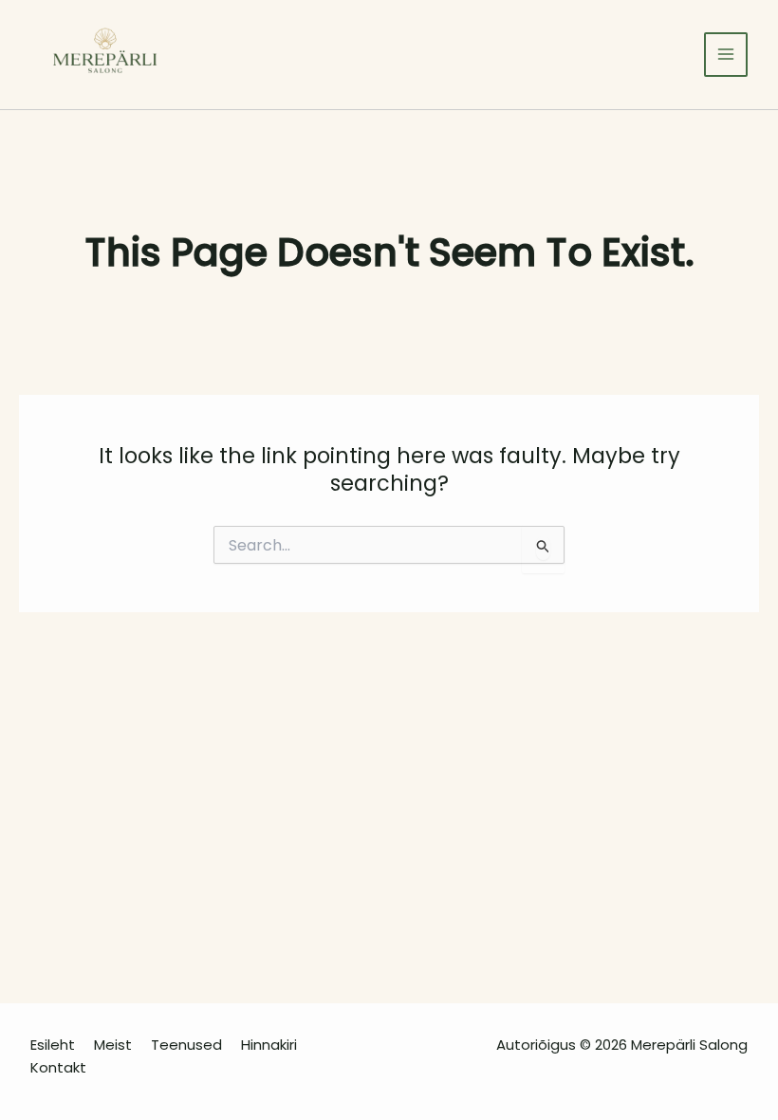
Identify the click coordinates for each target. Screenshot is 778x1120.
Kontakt (58, 1067)
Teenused (186, 1045)
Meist (113, 1045)
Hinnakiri (269, 1045)
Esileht (52, 1045)
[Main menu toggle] (726, 54)
